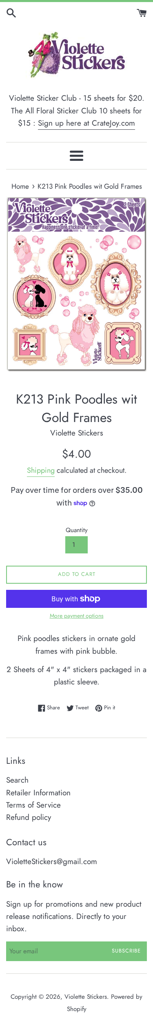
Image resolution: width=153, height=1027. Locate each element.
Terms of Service (33, 804)
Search (17, 779)
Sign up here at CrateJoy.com (86, 123)
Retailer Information (38, 792)
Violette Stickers (85, 996)
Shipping (41, 470)
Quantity (77, 530)
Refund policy (28, 817)
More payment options (77, 616)
